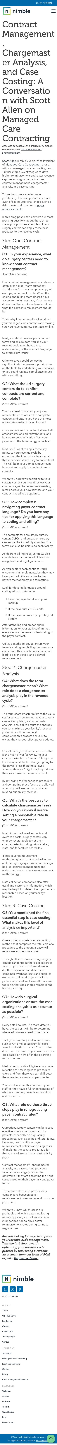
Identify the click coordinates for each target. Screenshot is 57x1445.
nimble (6, 1305)
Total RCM (6, 1353)
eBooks (5, 1407)
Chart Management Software (14, 1379)
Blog (4, 1417)
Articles (5, 1396)
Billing (5, 1374)
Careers (5, 1326)
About (5, 1310)
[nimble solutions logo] (16, 11)
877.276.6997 (11, 1296)
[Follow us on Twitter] (13, 1289)
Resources (8, 1386)
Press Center (8, 1422)
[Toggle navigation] (54, 11)
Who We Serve (9, 1316)
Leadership (7, 1321)
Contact (5, 1342)
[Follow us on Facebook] (20, 1289)
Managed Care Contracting (22, 164)
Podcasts (6, 1401)
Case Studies (8, 1412)
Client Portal (44, 3)
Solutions (8, 1348)
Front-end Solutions (11, 1364)
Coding (5, 1369)
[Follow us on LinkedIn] (5, 1289)
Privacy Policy (42, 1440)
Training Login (8, 1336)
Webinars (6, 1391)
